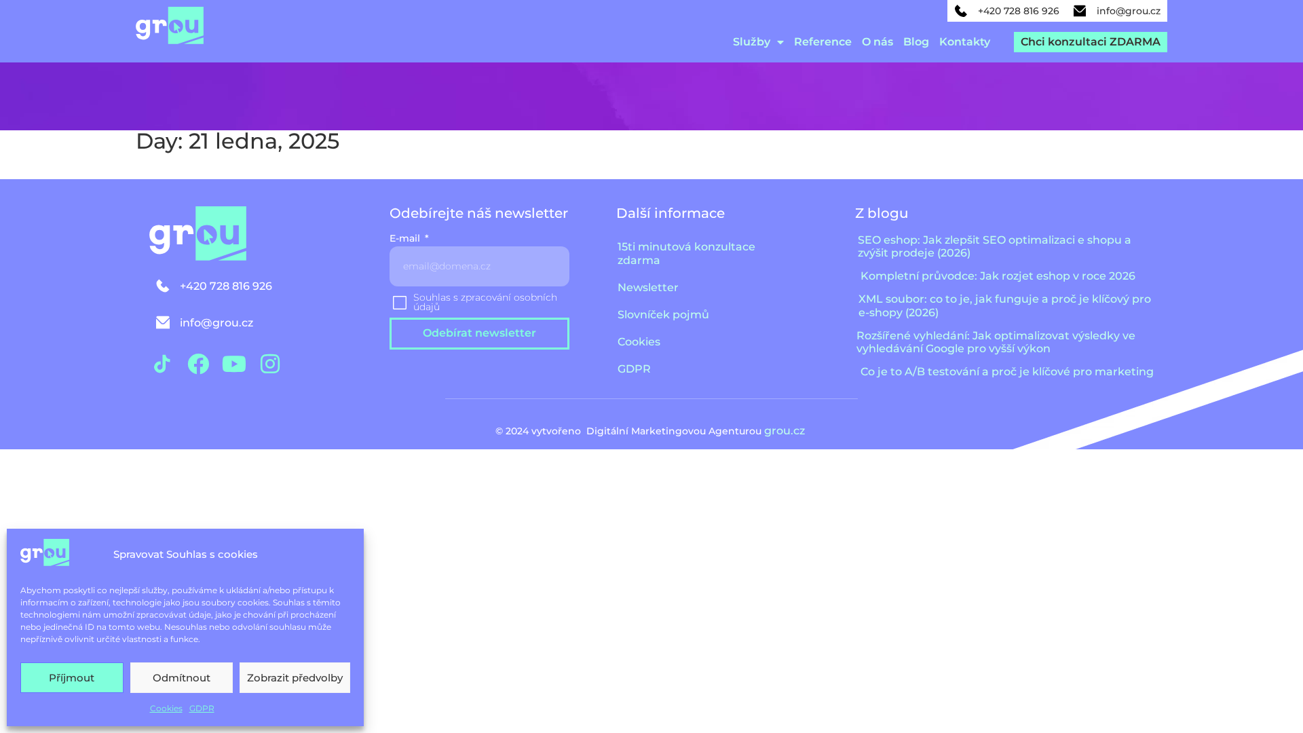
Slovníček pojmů (663, 314)
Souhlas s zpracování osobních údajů (485, 302)
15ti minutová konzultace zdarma (686, 253)
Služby (751, 41)
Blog (916, 41)
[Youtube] (234, 363)
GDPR (201, 708)
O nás (877, 41)
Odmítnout (181, 677)
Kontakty (964, 41)
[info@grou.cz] (1080, 11)
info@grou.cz (1128, 11)
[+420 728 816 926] (961, 11)
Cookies (166, 708)
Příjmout (71, 677)
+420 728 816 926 (1018, 11)
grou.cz (786, 430)
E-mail (406, 238)
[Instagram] (270, 363)
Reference (823, 41)
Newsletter (648, 287)
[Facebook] (198, 363)
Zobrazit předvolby (295, 677)
